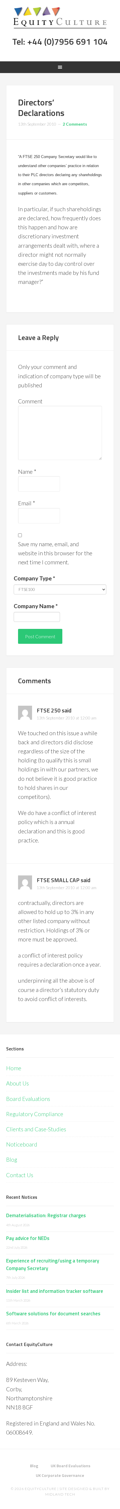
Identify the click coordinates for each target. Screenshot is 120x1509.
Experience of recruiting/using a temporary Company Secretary (52, 1264)
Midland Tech (60, 1494)
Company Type (34, 578)
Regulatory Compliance (34, 1114)
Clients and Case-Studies (36, 1129)
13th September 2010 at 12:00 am (66, 717)
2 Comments (75, 124)
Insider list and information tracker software (54, 1291)
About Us (17, 1083)
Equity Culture (60, 17)
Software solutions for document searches (53, 1313)
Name (27, 471)
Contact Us (19, 1175)
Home (13, 1068)
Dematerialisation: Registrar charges (46, 1215)
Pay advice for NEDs (28, 1238)
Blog (11, 1159)
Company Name (36, 606)
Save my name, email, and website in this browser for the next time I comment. (55, 553)
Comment (30, 401)
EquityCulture (41, 1489)
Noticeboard (21, 1144)
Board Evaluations (28, 1098)
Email (26, 503)
